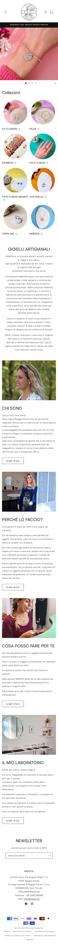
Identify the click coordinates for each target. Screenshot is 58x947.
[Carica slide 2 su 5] (25, 83)
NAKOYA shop (27, 928)
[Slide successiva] (40, 83)
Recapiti (30, 940)
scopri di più (13, 460)
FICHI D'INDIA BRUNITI (15, 196)
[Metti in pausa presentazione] (55, 83)
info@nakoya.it (32, 899)
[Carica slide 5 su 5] (35, 83)
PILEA (33, 129)
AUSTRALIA (36, 196)
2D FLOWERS (10, 129)
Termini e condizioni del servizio (18, 935)
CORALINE (8, 233)
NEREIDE (35, 233)
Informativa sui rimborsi (22, 931)
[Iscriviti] (49, 855)
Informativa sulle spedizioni (44, 935)
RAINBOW (7, 162)
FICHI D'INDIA (37, 162)
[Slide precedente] (18, 83)
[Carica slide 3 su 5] (29, 83)
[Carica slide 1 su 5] (22, 83)
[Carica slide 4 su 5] (32, 83)
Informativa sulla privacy (44, 931)
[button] (5, 12)
